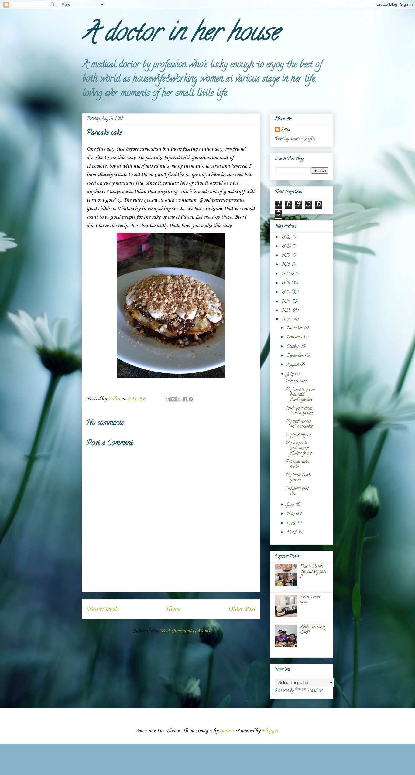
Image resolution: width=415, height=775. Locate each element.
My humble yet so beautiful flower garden (300, 395)
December (295, 328)
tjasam (227, 730)
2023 (287, 237)
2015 (286, 292)
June (291, 505)
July (291, 374)
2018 (286, 265)
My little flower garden (299, 478)
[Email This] (168, 399)
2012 (286, 320)
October (293, 347)
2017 (286, 274)
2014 (286, 302)
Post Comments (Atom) (185, 630)
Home (172, 609)
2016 (286, 283)
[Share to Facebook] (185, 399)
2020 (287, 246)
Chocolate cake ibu (297, 491)
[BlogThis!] (173, 399)
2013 (286, 311)
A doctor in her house (180, 34)
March (293, 532)
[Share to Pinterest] (191, 399)
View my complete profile (295, 139)
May (291, 514)
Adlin (285, 130)
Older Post (242, 609)
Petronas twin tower (297, 464)
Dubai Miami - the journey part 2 (313, 571)
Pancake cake (296, 381)
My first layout (298, 435)
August (293, 365)
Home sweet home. (310, 599)
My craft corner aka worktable (299, 424)
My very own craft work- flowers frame (299, 448)
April (292, 523)
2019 (286, 256)
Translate (315, 691)
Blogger (270, 730)
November (295, 337)
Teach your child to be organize (299, 411)
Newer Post (102, 609)
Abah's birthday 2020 (313, 630)
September (296, 356)
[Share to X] (179, 399)
